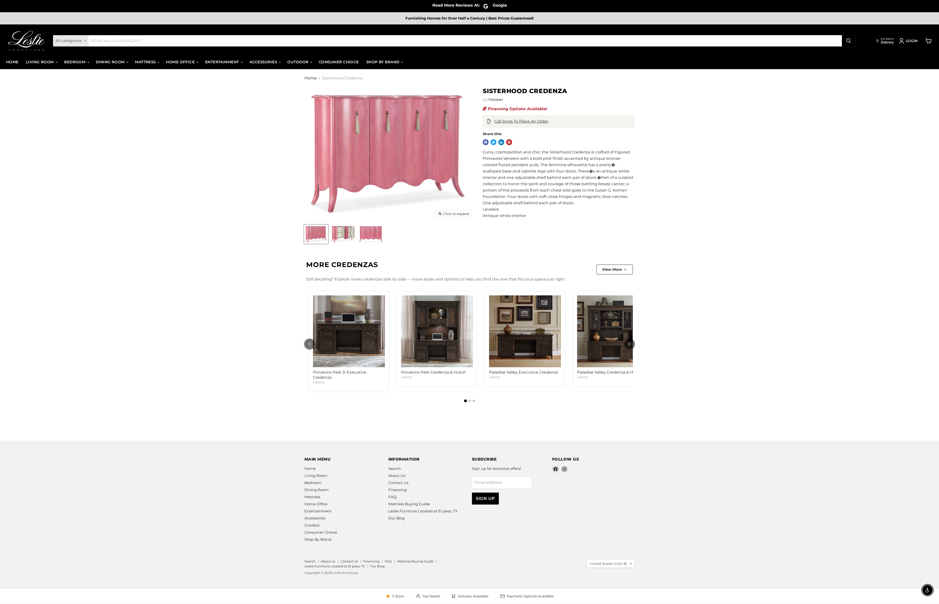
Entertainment (222, 62)
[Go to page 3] (474, 401)
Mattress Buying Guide (409, 504)
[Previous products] (309, 344)
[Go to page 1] (465, 400)
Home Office (181, 62)
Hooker (496, 99)
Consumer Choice (339, 62)
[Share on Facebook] (486, 142)
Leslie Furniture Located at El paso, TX (423, 511)
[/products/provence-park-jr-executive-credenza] (349, 331)
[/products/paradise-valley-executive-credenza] (525, 331)
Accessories (263, 62)
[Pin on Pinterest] (509, 142)
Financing (397, 489)
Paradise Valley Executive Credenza (523, 372)
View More (612, 269)
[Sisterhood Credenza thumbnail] (316, 234)
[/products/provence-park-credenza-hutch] (437, 331)
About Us (396, 475)
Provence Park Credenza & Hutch (433, 372)
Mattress (146, 62)
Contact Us (398, 482)
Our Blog (396, 518)
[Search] (848, 40)
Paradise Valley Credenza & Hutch (609, 372)
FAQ (392, 497)
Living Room (40, 62)
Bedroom (75, 62)
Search (394, 468)
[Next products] (629, 344)
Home (12, 62)
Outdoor (298, 62)
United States (608, 563)
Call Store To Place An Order (521, 121)
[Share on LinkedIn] (501, 142)
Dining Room (111, 62)
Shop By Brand (383, 62)
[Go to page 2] (470, 401)
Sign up (485, 498)
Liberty (318, 382)
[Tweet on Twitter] (493, 142)
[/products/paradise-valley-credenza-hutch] (613, 331)
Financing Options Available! (517, 109)
